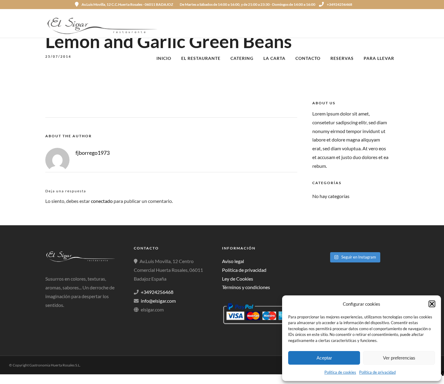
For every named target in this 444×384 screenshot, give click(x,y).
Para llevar (379, 58)
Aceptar (324, 357)
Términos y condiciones (246, 287)
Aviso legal (233, 261)
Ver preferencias (399, 357)
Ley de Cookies (237, 278)
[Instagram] (396, 4)
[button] (432, 304)
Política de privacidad (377, 372)
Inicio (163, 58)
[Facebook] (52, 315)
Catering (241, 58)
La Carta (274, 58)
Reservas (342, 58)
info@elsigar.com (158, 301)
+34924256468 (339, 4)
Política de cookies (340, 372)
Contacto (307, 58)
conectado (102, 201)
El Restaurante (200, 58)
